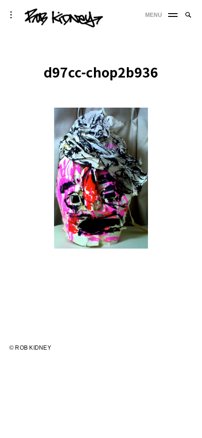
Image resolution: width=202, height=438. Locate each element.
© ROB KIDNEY (30, 347)
